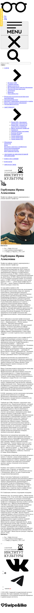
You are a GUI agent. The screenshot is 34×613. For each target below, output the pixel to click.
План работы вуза (13, 93)
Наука (6, 145)
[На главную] (14, 179)
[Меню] (14, 28)
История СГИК (12, 83)
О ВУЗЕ (6, 68)
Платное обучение (16, 133)
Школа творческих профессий (20, 128)
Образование (8, 142)
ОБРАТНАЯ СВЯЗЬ (10, 164)
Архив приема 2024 (17, 137)
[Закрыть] (14, 42)
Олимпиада (14, 130)
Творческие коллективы (11, 150)
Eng (5, 17)
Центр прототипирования (12, 148)
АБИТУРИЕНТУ (9, 107)
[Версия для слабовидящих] (14, 13)
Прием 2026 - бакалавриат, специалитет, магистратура (19, 122)
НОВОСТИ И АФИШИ (11, 158)
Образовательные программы (20, 131)
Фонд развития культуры (11, 151)
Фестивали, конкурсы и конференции (15, 146)
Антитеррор (11, 90)
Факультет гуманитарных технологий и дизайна (18, 101)
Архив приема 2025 (17, 136)
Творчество (7, 143)
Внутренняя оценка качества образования (20, 87)
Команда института (13, 86)
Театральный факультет (11, 99)
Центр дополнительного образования (15, 103)
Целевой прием (15, 134)
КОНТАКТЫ (8, 161)
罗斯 (5, 19)
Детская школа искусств (11, 104)
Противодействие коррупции (16, 89)
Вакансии (11, 92)
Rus (5, 16)
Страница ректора (13, 84)
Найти (3, 65)
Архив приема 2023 (17, 139)
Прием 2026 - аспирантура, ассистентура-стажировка (19, 125)
